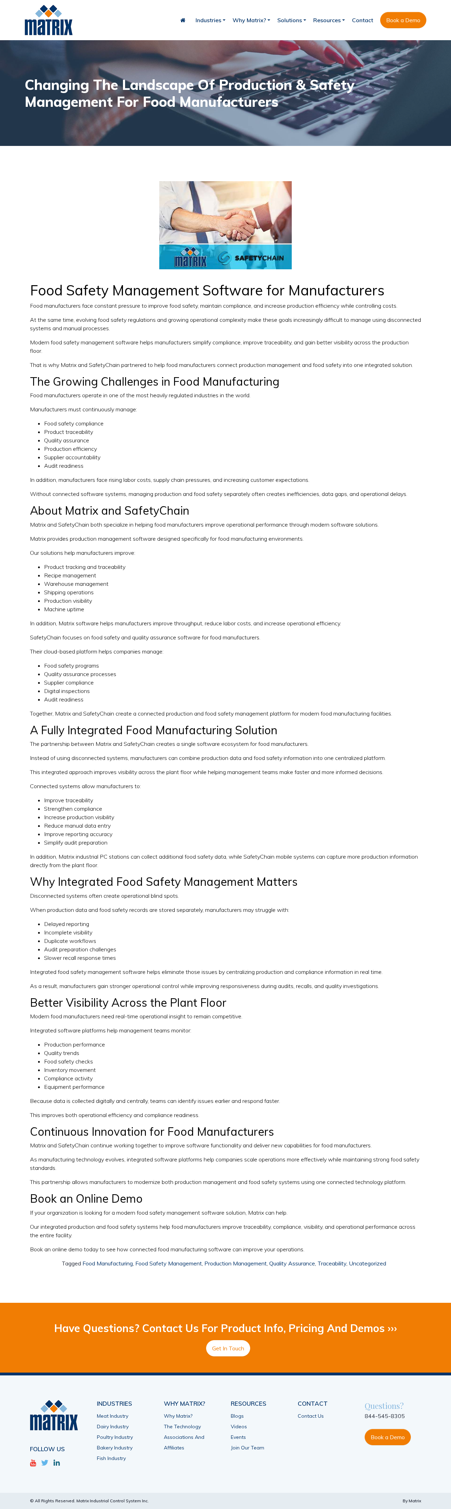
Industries (208, 20)
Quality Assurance (292, 1263)
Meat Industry (112, 1416)
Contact (362, 20)
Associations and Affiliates (184, 1442)
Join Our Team (247, 1447)
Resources (327, 20)
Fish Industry (111, 1458)
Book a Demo (403, 20)
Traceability (331, 1263)
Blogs (237, 1416)
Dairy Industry (113, 1426)
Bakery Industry (114, 1447)
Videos (239, 1426)
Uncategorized (367, 1263)
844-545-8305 (385, 1415)
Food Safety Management (168, 1263)
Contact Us (311, 1416)
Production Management (235, 1263)
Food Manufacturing (107, 1263)
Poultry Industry (115, 1437)
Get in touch (228, 1348)
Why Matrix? (249, 20)
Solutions (289, 20)
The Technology (182, 1426)
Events (238, 1437)
